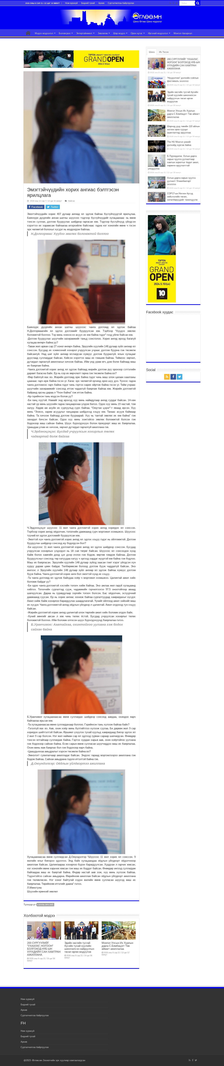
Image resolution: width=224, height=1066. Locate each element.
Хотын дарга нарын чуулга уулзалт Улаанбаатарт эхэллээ (181, 181)
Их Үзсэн (164, 52)
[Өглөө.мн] (112, 17)
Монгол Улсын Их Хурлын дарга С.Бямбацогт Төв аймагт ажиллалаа (117, 945)
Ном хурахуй (71, 3)
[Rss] (170, 3)
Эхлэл (28, 33)
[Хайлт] (197, 3)
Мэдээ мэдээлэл (44, 33)
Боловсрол (65, 33)
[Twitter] (176, 3)
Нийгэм (71, 201)
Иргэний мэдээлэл (158, 33)
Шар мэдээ (119, 33)
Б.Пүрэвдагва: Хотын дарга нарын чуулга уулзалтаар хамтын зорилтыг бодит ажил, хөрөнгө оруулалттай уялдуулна (173, 162)
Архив (101, 3)
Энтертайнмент (84, 33)
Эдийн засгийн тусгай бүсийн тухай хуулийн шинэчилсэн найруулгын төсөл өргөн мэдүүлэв (79, 947)
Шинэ (152, 52)
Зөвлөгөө (103, 33)
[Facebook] (173, 3)
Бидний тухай (88, 3)
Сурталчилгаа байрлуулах (121, 3)
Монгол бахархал (183, 33)
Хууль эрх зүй (45, 905)
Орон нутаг (136, 33)
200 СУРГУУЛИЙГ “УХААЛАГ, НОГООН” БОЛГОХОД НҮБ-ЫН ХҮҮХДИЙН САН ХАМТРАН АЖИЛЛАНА (44, 948)
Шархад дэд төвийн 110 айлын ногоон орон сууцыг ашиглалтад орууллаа (183, 129)
